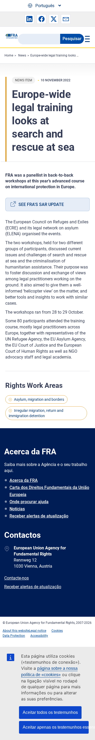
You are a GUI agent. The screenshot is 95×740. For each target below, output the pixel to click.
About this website (16, 631)
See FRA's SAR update (41, 204)
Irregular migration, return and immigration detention (36, 413)
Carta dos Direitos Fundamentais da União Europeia (49, 491)
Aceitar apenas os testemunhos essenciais (56, 727)
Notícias (17, 508)
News (22, 55)
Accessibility (39, 636)
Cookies (57, 631)
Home (8, 55)
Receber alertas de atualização (39, 516)
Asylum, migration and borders (39, 399)
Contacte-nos (16, 578)
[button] (29, 19)
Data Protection (14, 636)
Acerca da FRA (24, 480)
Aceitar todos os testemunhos (50, 712)
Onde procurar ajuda (29, 501)
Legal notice (37, 631)
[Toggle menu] (87, 38)
